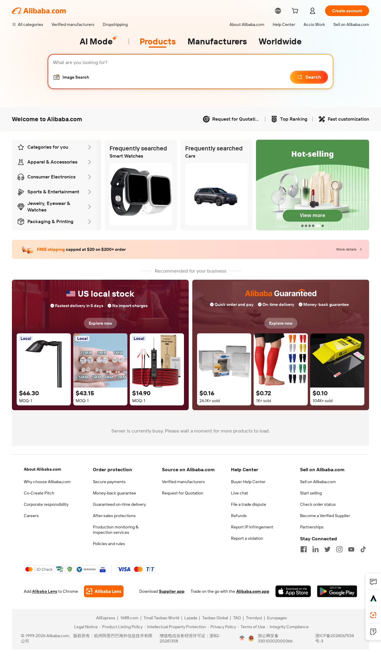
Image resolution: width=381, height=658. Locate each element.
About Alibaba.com (42, 469)
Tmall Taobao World (161, 617)
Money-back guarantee (114, 493)
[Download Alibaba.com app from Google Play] (337, 591)
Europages (277, 617)
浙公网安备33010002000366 (275, 638)
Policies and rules (109, 543)
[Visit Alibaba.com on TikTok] (363, 549)
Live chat (239, 493)
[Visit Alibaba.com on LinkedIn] (315, 549)
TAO (237, 617)
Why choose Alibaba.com (47, 481)
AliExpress (105, 617)
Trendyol (254, 617)
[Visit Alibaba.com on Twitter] (327, 549)
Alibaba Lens (44, 591)
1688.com (129, 617)
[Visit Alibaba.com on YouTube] (351, 549)
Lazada (190, 617)
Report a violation (247, 538)
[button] (71, 77)
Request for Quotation (182, 493)
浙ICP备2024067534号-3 (334, 638)
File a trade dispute (248, 504)
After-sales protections (114, 515)
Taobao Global (215, 617)
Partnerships (312, 527)
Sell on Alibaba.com (318, 481)
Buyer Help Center (248, 481)
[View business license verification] (242, 638)
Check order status (318, 504)
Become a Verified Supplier (325, 515)
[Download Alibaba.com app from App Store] (293, 591)
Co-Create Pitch (39, 493)
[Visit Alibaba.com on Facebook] (303, 549)
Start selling (311, 493)
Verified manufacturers (183, 481)
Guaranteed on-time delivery (119, 504)
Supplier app (172, 591)
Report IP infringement (252, 527)
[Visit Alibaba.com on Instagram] (339, 549)
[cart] (296, 11)
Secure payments (109, 481)
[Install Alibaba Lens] (373, 615)
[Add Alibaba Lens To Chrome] (104, 591)
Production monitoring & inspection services (115, 530)
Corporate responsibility (46, 504)
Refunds (239, 515)
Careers (31, 515)
